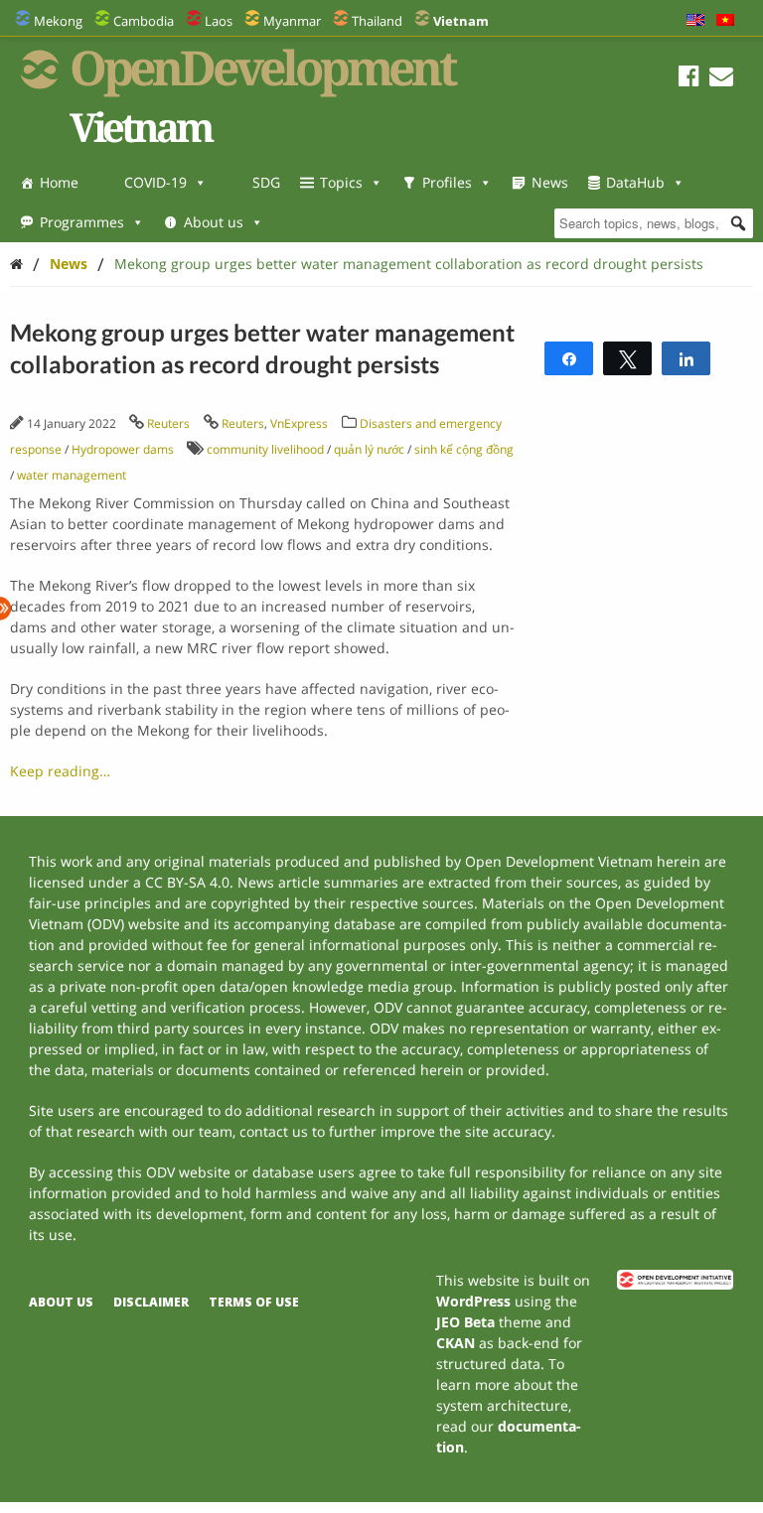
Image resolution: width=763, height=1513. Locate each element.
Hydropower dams (123, 449)
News (550, 182)
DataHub (635, 182)
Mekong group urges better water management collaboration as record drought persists (408, 263)
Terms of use (254, 1302)
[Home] (16, 263)
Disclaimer (151, 1302)
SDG (266, 182)
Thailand (377, 21)
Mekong (58, 21)
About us (213, 221)
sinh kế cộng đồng (464, 449)
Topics (341, 182)
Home (59, 182)
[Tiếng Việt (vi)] (725, 21)
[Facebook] (689, 78)
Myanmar (292, 21)
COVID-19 (155, 182)
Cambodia (143, 21)
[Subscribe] (721, 78)
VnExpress (299, 423)
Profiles (447, 182)
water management (71, 475)
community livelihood (265, 449)
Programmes (82, 221)
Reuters (168, 423)
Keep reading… (60, 770)
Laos (218, 21)
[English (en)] (695, 21)
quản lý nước (369, 449)
